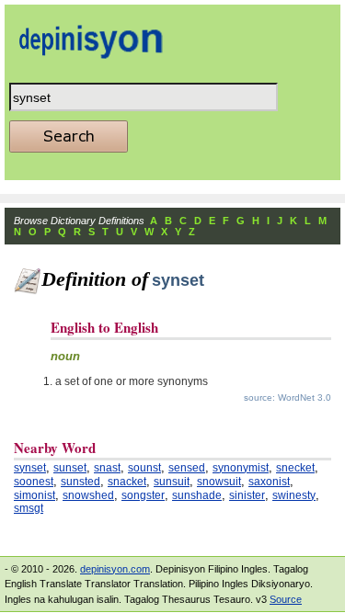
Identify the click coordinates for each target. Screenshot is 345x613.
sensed (186, 467)
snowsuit (219, 481)
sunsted (80, 481)
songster (143, 495)
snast (107, 467)
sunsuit (172, 481)
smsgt (28, 508)
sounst (144, 467)
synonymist (241, 467)
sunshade (197, 495)
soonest (33, 481)
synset (30, 467)
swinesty (294, 495)
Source (286, 599)
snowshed (88, 495)
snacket (127, 481)
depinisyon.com (115, 568)
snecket (295, 467)
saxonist (269, 481)
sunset (69, 467)
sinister (247, 495)
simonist (34, 495)
